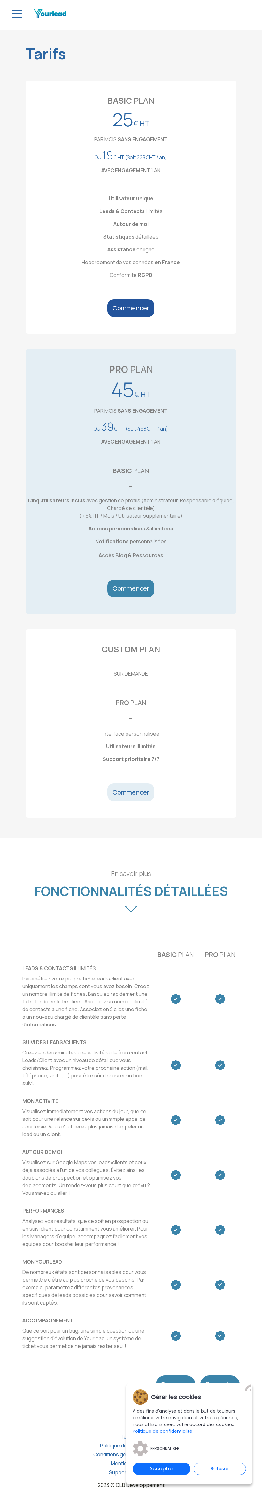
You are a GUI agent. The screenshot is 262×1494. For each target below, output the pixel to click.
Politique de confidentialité (162, 1431)
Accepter (161, 1468)
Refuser (219, 1468)
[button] (130, 308)
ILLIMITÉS (59, 968)
